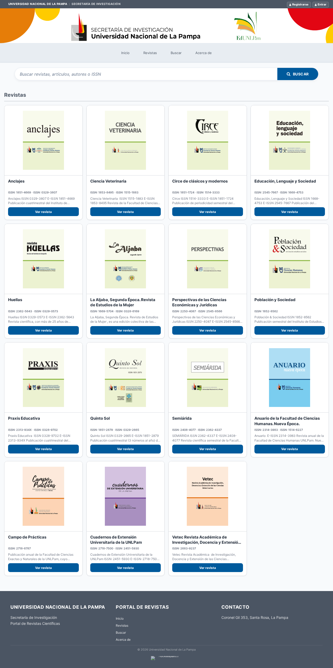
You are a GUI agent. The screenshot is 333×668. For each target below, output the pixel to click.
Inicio (125, 53)
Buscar (176, 53)
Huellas (15, 299)
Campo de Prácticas (27, 537)
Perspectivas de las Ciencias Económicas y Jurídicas (199, 302)
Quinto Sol (100, 418)
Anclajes (16, 181)
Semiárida (182, 418)
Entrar (322, 4)
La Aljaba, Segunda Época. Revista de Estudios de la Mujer (122, 302)
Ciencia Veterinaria (108, 181)
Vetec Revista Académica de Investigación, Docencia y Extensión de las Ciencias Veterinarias (206, 542)
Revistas (150, 53)
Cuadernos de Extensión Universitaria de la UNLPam (116, 540)
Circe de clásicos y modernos (200, 181)
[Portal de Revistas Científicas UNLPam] (166, 25)
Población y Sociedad (275, 299)
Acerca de (203, 53)
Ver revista (43, 212)
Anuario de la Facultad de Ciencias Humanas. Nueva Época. (287, 421)
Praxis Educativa (24, 418)
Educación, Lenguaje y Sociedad (285, 181)
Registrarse (300, 4)
